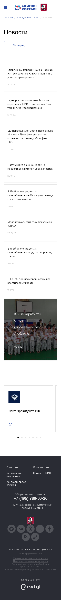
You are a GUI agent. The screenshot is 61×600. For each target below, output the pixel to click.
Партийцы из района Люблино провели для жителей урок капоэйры (30, 166)
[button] (18, 437)
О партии (12, 467)
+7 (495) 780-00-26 (30, 498)
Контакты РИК (42, 473)
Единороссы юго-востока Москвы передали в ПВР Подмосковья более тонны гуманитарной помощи (30, 104)
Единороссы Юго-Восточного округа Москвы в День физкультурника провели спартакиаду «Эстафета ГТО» (30, 136)
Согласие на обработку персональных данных (30, 569)
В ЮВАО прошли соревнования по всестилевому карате (28, 281)
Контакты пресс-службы (16, 483)
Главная (8, 17)
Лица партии (41, 467)
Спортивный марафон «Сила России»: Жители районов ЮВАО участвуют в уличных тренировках (30, 73)
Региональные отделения (15, 475)
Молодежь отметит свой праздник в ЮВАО (29, 224)
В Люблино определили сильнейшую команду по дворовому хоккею (29, 252)
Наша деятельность (28, 17)
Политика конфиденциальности (30, 561)
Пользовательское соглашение (30, 558)
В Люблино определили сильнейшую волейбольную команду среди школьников (30, 195)
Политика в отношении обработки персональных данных (30, 565)
